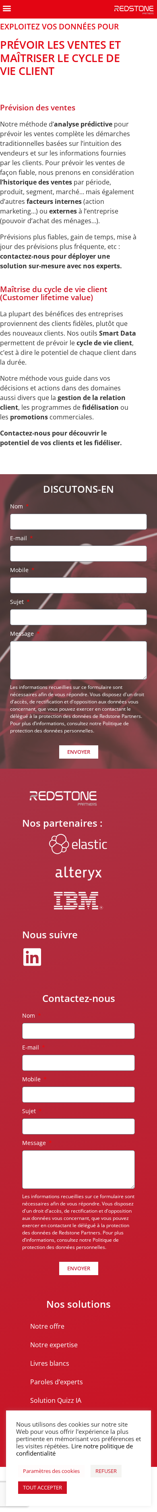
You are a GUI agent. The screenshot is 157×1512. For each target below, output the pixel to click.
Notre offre (47, 1326)
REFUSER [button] (106, 1471)
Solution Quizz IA (55, 1400)
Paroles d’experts (56, 1381)
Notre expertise (54, 1344)
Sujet (17, 602)
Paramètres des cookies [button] (51, 1471)
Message (22, 633)
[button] (6, 8)
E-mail (19, 538)
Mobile (20, 570)
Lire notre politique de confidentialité (74, 1449)
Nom (17, 506)
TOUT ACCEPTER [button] (42, 1487)
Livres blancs (49, 1363)
